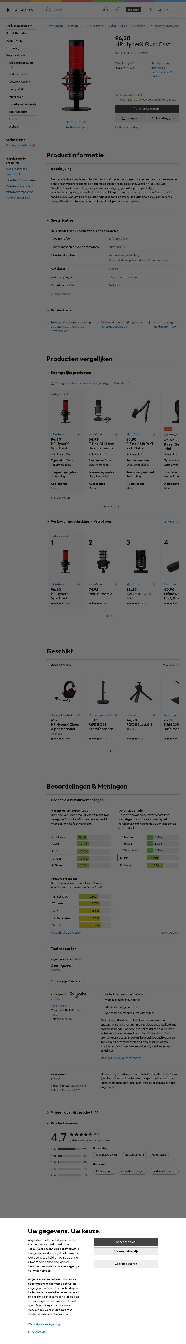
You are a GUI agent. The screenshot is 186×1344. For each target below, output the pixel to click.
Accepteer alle (126, 1242)
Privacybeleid (37, 1331)
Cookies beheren (126, 1264)
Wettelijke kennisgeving (44, 1324)
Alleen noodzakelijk (125, 1251)
